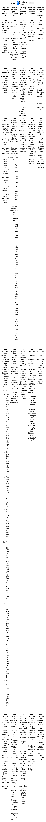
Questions (23, 2)
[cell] (5, 43)
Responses (23, 4)
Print (31, 3)
